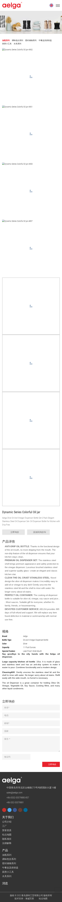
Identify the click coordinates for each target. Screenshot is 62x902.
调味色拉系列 (9, 859)
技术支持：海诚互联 (24, 898)
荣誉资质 (6, 830)
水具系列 (6, 876)
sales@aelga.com (14, 792)
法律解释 (6, 843)
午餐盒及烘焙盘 (10, 867)
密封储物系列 (9, 863)
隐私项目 (6, 839)
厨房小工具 (8, 872)
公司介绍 (6, 821)
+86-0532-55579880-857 (17, 797)
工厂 (4, 826)
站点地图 (6, 834)
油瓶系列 (6, 855)
